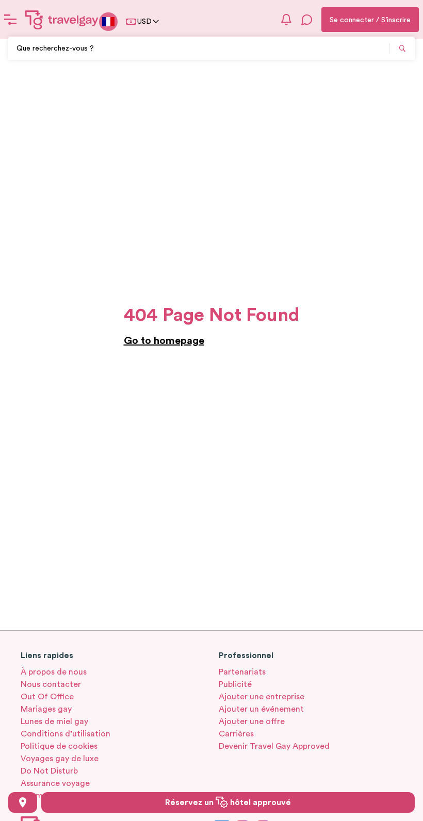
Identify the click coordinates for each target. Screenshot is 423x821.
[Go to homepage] (62, 19)
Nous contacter (51, 684)
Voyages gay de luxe (60, 758)
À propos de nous (54, 672)
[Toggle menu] (10, 19)
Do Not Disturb (49, 771)
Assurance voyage (55, 783)
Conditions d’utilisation (65, 734)
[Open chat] (307, 19)
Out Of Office (47, 697)
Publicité (235, 684)
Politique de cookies (59, 746)
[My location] (22, 802)
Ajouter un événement (261, 709)
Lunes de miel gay (54, 721)
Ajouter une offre (252, 721)
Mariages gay (46, 709)
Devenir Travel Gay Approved (274, 746)
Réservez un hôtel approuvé (228, 802)
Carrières (236, 734)
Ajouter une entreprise (261, 697)
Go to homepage (164, 341)
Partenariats (242, 672)
